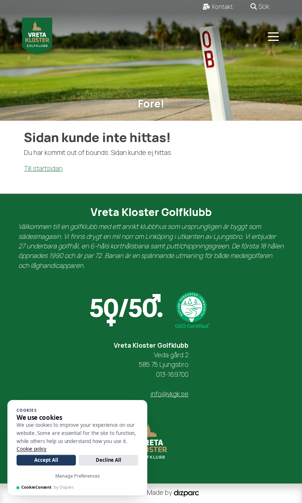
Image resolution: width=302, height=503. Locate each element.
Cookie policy (31, 449)
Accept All (46, 460)
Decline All (108, 460)
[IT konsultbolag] (186, 492)
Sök (263, 6)
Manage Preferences (77, 476)
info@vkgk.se (170, 393)
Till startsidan (43, 168)
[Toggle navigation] (273, 36)
